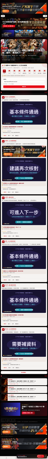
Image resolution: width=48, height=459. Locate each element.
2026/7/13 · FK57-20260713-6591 (10, 286)
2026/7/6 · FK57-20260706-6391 (10, 242)
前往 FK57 (40, 456)
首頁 (6, 457)
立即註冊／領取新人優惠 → (28, 412)
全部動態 (45, 92)
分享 (13, 135)
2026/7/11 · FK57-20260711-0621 (10, 330)
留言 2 (9, 236)
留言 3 (9, 192)
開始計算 (24, 86)
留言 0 (9, 135)
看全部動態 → (24, 372)
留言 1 (9, 279)
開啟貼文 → (17, 135)
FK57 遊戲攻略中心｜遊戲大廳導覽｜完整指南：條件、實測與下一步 (22, 51)
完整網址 (4, 79)
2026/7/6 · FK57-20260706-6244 (10, 198)
